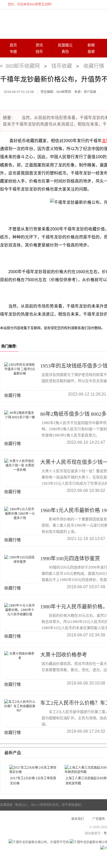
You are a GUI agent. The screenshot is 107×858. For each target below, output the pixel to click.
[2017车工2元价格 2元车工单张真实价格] (33, 769)
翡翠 (91, 52)
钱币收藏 (61, 66)
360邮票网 (25, 23)
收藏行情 (93, 66)
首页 (13, 45)
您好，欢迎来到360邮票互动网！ (31, 4)
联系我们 (77, 819)
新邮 (91, 45)
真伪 (65, 52)
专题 (13, 52)
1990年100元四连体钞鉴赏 (70, 558)
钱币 (39, 52)
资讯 (39, 45)
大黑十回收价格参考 (63, 655)
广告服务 (98, 819)
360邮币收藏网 (22, 66)
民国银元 (65, 45)
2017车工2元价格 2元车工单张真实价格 (33, 780)
